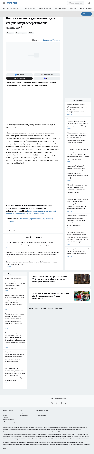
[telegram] (15, 230)
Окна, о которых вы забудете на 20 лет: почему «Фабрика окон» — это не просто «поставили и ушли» (31, 264)
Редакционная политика (42, 410)
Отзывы (5, 415)
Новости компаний (41, 415)
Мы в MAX (73, 8)
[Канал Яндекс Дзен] (19, 78)
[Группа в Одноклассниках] (57, 403)
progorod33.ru (57, 432)
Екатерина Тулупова (51, 40)
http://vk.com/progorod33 (39, 436)
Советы (10, 33)
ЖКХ (31, 33)
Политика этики (7, 413)
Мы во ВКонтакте (60, 8)
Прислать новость (75, 3)
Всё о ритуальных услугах (11, 8)
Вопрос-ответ (21, 33)
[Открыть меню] (4, 3)
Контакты (38, 413)
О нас (21, 410)
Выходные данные (8, 410)
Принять (86, 14)
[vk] (8, 230)
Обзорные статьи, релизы (26, 413)
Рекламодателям (29, 8)
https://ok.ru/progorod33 (52, 436)
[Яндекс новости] (47, 74)
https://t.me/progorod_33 (66, 436)
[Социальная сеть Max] (47, 78)
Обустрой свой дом (45, 8)
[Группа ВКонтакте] (19, 74)
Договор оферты (24, 415)
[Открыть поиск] (89, 3)
